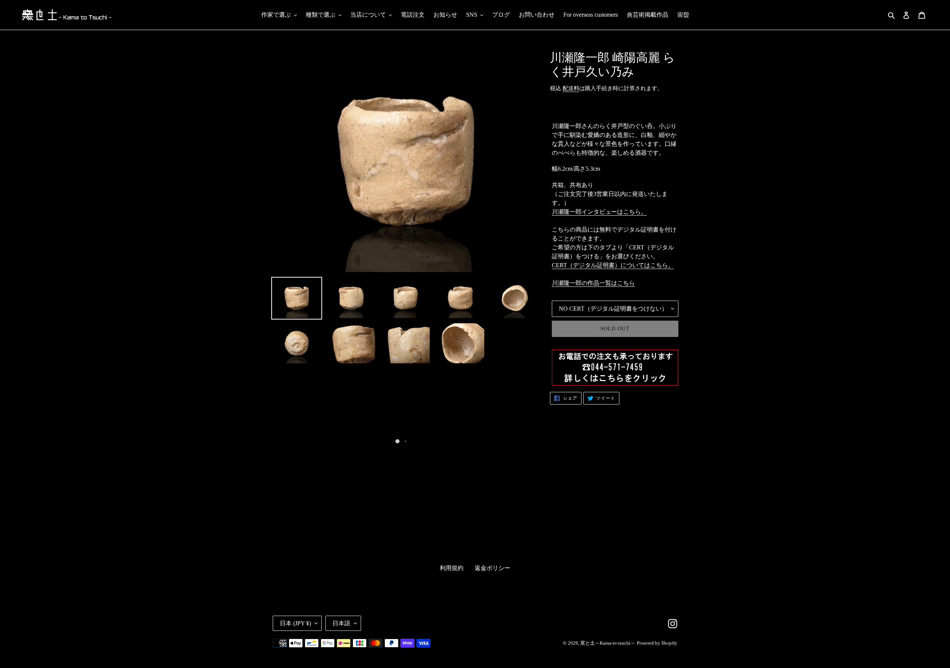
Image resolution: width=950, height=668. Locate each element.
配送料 (571, 88)
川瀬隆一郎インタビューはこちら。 (599, 212)
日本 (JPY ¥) (295, 623)
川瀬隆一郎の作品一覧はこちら (593, 283)
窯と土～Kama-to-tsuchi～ (607, 643)
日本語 (341, 623)
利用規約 (451, 568)
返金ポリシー (492, 568)
